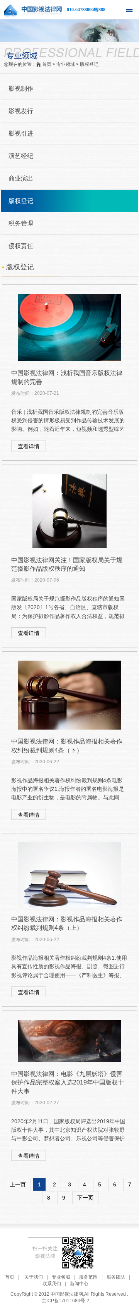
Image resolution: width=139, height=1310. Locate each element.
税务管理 (20, 223)
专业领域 (61, 1277)
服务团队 (116, 1277)
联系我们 (51, 1283)
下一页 (85, 1198)
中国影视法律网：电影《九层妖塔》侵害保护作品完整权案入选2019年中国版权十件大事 (67, 1083)
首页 (9, 1277)
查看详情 (28, 446)
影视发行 (20, 111)
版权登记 (20, 201)
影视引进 (20, 133)
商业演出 (20, 178)
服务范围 (88, 1277)
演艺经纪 (20, 156)
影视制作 (20, 88)
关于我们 (33, 1277)
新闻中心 (79, 1283)
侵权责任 (20, 246)
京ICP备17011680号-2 (65, 1300)
